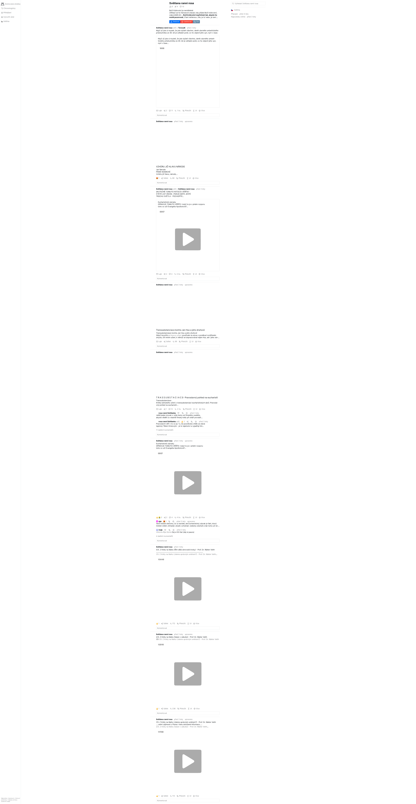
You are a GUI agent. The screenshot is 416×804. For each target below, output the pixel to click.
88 (173, 178)
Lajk (160, 110)
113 (173, 796)
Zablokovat (188, 21)
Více (203, 110)
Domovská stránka (12, 4)
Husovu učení (175, 335)
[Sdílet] (188, 421)
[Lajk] (178, 413)
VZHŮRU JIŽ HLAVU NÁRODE (170, 166)
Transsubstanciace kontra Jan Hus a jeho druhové (180, 330)
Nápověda (4, 798)
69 (176, 341)
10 (183, 6)
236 (174, 708)
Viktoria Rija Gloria (163, 532)
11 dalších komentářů (164, 430)
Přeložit (188, 110)
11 (172, 110)
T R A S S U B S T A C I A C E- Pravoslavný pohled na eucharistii (187, 397)
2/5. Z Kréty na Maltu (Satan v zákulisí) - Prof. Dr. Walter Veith (181, 727)
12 (172, 409)
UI (196, 110)
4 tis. (178, 274)
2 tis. (179, 409)
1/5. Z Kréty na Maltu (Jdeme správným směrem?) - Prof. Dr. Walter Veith (186, 554)
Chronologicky (9, 8)
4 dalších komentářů (164, 536)
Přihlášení (7, 12)
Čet (197, 21)
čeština (6, 21)
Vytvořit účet (8, 17)
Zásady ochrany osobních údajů (9, 800)
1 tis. (179, 110)
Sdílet (165, 178)
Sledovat (176, 21)
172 (173, 623)
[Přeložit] (183, 413)
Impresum (11, 798)
